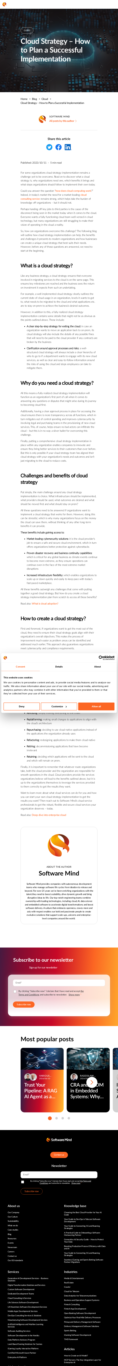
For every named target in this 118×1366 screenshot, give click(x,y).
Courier (67, 1287)
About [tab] (97, 666)
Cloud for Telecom (71, 1292)
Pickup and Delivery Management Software (82, 1322)
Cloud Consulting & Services (19, 1298)
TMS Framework (71, 1339)
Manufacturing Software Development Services (27, 1320)
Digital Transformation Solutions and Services (26, 1285)
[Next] (91, 1082)
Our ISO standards (15, 1261)
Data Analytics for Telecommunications (80, 1296)
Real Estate (68, 1283)
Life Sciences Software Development (23, 1303)
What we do (13, 1226)
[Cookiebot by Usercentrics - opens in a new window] (101, 658)
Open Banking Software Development (80, 1313)
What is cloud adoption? (45, 603)
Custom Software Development (21, 1290)
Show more (74, 995)
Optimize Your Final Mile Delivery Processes (82, 1318)
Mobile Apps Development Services (23, 1311)
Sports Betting (70, 1331)
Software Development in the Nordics (23, 1336)
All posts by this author (61, 121)
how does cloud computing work (73, 191)
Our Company (13, 1213)
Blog (36, 99)
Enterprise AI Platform (17, 1357)
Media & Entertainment (74, 1279)
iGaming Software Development (77, 1335)
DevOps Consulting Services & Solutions (24, 1316)
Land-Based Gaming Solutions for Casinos (25, 1344)
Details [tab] (59, 666)
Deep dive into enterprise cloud (49, 815)
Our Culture (13, 1217)
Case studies (13, 1230)
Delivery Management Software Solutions (81, 1326)
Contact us (59, 1155)
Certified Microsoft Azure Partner (22, 1353)
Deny (21, 706)
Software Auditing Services (19, 1331)
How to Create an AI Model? (76, 1356)
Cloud (46, 99)
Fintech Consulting (72, 1305)
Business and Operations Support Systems (81, 1300)
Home (26, 99)
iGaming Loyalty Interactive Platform (23, 1349)
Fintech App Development (75, 1309)
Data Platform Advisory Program (21, 1340)
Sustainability (13, 1221)
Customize (57, 706)
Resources (12, 1239)
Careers (11, 1252)
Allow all (96, 706)
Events (11, 1243)
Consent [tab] (20, 666)
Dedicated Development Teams (21, 1294)
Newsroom (12, 1247)
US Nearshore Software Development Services (27, 1307)
